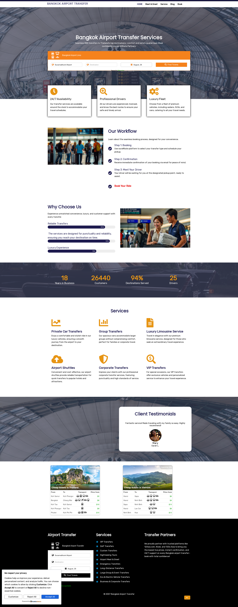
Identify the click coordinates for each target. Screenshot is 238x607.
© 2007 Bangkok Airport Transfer (119, 594)
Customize (13, 597)
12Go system (121, 70)
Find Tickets (173, 65)
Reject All (31, 597)
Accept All (50, 597)
